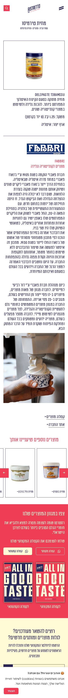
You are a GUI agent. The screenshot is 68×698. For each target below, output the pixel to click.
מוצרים (35, 28)
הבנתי (11, 690)
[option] (18, 472)
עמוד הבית (44, 28)
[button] (55, 417)
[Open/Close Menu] (61, 8)
